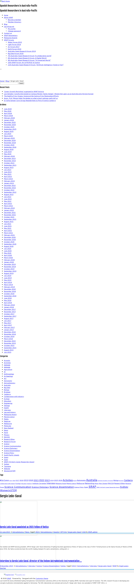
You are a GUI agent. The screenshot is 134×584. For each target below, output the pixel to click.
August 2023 (8, 167)
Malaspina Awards (10, 38)
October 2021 (9, 217)
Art (5, 378)
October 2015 (9, 345)
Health (6, 408)
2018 (21, 480)
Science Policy (9, 453)
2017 (17, 480)
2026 (60, 480)
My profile (11, 29)
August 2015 (8, 350)
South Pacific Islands (11, 455)
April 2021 (8, 230)
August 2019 (8, 273)
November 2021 (10, 215)
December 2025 (10, 122)
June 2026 (8, 109)
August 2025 (8, 131)
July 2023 (7, 170)
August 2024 (8, 149)
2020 (31, 480)
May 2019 (7, 280)
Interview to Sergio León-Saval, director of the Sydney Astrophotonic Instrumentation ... (41, 560)
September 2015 (10, 348)
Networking (89, 483)
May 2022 (7, 201)
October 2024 (9, 145)
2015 (10, 480)
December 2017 (10, 309)
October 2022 (9, 190)
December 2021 (10, 212)
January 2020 (9, 262)
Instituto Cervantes (39, 483)
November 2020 (10, 239)
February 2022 (9, 208)
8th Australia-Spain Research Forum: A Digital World (27, 58)
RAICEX (7, 437)
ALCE (75, 480)
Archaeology (8, 376)
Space (6, 457)
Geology (7, 405)
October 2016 (9, 336)
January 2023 (9, 183)
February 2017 (9, 327)
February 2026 (9, 118)
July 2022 (7, 197)
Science (6, 444)
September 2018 (10, 296)
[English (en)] (9, 574)
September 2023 (10, 165)
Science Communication (12, 446)
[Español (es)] (20, 574)
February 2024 (9, 156)
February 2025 (9, 138)
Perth (6, 432)
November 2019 (10, 266)
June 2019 (8, 278)
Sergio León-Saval (74, 532)
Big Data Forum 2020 (15, 53)
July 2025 (7, 133)
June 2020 (8, 251)
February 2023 (9, 181)
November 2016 (10, 334)
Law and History (10, 412)
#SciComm (4, 480)
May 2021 (7, 228)
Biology (6, 390)
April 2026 (8, 113)
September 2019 (10, 271)
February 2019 (9, 287)
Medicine (7, 421)
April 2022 (8, 203)
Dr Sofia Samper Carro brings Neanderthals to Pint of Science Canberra (30, 100)
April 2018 (8, 302)
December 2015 (10, 341)
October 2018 (9, 293)
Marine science (9, 417)
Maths (6, 419)
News (6, 430)
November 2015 (10, 343)
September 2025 (10, 129)
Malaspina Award (10, 414)
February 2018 (9, 305)
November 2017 (10, 311)
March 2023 (8, 179)
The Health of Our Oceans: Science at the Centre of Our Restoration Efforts (31, 96)
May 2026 (7, 111)
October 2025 (9, 127)
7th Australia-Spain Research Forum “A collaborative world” (30, 56)
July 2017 (7, 320)
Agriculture (8, 369)
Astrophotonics (9, 383)
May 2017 (7, 323)
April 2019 (8, 282)
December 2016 (10, 332)
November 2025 (10, 124)
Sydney (6, 464)
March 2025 (8, 136)
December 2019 (10, 264)
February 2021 (9, 235)
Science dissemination (61, 486)
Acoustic (7, 360)
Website (7, 468)
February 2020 (9, 260)
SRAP (92, 487)
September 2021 (10, 219)
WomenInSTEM (9, 471)
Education (7, 401)
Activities (7, 363)
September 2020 (10, 244)
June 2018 (8, 298)
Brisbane (7, 392)
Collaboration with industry (14, 396)
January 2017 (9, 329)
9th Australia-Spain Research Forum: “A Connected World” (29, 60)
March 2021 (8, 233)
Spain (6, 459)
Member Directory (14, 22)
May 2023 (7, 174)
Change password (14, 31)
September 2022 (10, 192)
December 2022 (10, 185)
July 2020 (7, 248)
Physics (6, 435)
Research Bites (9, 439)
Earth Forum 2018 (14, 49)
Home (6, 15)
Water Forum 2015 (15, 42)
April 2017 (8, 325)
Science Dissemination (12, 450)
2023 (47, 480)
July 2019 (7, 275)
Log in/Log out (9, 26)
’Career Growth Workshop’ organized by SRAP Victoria (24, 91)
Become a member (14, 20)
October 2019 (9, 269)
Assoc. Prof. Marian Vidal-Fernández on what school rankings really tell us (31, 98)
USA (84, 532)
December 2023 (10, 158)
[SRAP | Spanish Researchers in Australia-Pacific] (5, 1)
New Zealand (8, 428)
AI (5, 372)
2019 (26, 480)
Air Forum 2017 (13, 47)
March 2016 (8, 339)
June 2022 (8, 199)
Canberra (7, 394)
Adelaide (7, 365)
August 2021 (8, 221)
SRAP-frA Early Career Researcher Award (19, 462)
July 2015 (7, 352)
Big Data (7, 387)
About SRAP (8, 17)
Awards (56, 532)
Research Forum (10, 441)
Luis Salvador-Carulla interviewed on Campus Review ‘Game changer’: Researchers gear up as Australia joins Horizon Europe (48, 94)
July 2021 (7, 224)
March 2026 (8, 115)
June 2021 (8, 226)
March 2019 (8, 284)
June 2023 (8, 172)
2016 (13, 480)
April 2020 (8, 255)
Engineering (8, 403)
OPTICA (63, 532)
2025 (56, 480)
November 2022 (10, 188)
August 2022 (8, 194)
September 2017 (10, 316)
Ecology (7, 399)
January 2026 (9, 120)
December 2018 (10, 289)
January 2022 (9, 210)
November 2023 (10, 160)
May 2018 (7, 300)
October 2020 (9, 242)
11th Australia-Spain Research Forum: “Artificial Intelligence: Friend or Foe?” (36, 65)
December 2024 (10, 140)
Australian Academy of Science (105, 480)
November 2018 (10, 291)
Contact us (8, 33)
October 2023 (9, 163)
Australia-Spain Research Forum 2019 (22, 51)
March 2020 (8, 257)
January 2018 (9, 307)
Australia (7, 385)
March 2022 (8, 206)
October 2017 (9, 314)
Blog (5, 24)
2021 (36, 480)
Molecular (7, 426)
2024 (52, 480)
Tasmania (7, 466)
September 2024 (10, 147)
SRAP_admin (92, 532)
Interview (7, 410)
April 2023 (8, 176)
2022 (41, 480)
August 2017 (8, 318)
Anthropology (9, 374)
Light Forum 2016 (14, 44)
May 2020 (7, 253)
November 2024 (10, 142)
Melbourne (8, 423)
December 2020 (10, 237)
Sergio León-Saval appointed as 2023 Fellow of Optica (24, 526)
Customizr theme (42, 578)
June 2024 (8, 151)
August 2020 (8, 246)
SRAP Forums (9, 40)
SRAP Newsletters (10, 35)
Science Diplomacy (10, 448)
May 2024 (7, 154)
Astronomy (8, 381)
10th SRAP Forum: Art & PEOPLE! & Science (24, 62)
